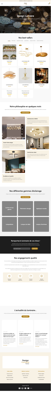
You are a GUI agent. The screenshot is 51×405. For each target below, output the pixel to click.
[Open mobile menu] (2, 4)
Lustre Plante (9, 92)
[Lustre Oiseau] (9, 52)
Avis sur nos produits (9, 377)
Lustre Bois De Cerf (25, 92)
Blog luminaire (9, 375)
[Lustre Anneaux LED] (25, 52)
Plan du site (25, 377)
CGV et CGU (41, 375)
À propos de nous (9, 373)
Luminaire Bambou (9, 84)
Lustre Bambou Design (41, 61)
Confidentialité (40, 379)
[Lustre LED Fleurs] (25, 75)
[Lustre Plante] (9, 90)
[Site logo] (25, 3)
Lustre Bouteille (41, 84)
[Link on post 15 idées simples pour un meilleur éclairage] (25, 325)
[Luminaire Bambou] (9, 75)
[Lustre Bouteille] (41, 75)
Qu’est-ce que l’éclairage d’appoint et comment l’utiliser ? (41, 335)
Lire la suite (5, 345)
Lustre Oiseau (9, 61)
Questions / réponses (25, 373)
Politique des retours (40, 377)
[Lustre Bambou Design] (41, 52)
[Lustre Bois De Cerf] (25, 90)
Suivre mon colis (25, 375)
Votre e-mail (15, 246)
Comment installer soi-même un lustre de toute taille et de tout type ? (9, 335)
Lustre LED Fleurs (25, 84)
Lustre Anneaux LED (25, 61)
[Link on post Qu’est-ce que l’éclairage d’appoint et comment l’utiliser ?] (41, 325)
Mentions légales (41, 373)
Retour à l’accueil (9, 379)
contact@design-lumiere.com (25, 0)
